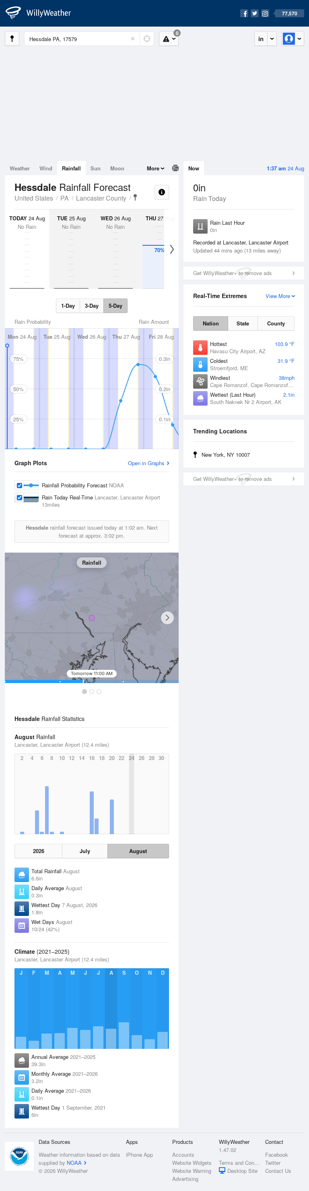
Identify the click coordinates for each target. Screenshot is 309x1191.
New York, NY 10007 (226, 454)
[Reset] (133, 38)
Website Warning (191, 1170)
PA (64, 198)
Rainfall (71, 168)
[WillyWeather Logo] (42, 13)
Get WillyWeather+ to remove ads (232, 273)
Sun (96, 168)
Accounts (183, 1154)
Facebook (276, 1154)
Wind (45, 168)
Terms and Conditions (239, 1162)
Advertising (185, 1179)
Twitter (272, 1162)
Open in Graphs (146, 463)
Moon (117, 168)
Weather (20, 168)
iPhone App (139, 1154)
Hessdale (135, 197)
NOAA (74, 1162)
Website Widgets (192, 1162)
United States (33, 198)
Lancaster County (101, 198)
